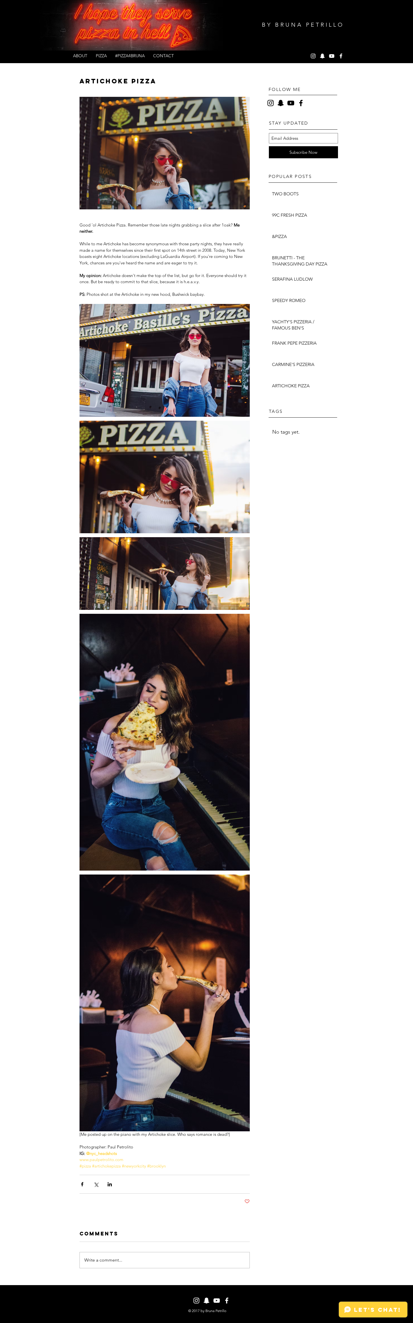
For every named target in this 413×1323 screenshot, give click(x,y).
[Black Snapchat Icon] (280, 103)
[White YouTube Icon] (331, 56)
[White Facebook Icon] (341, 56)
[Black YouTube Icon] (291, 103)
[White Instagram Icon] (313, 56)
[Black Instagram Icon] (270, 103)
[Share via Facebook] (82, 1184)
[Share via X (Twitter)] (96, 1184)
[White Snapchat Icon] (322, 56)
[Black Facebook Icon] (301, 103)
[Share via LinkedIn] (109, 1184)
